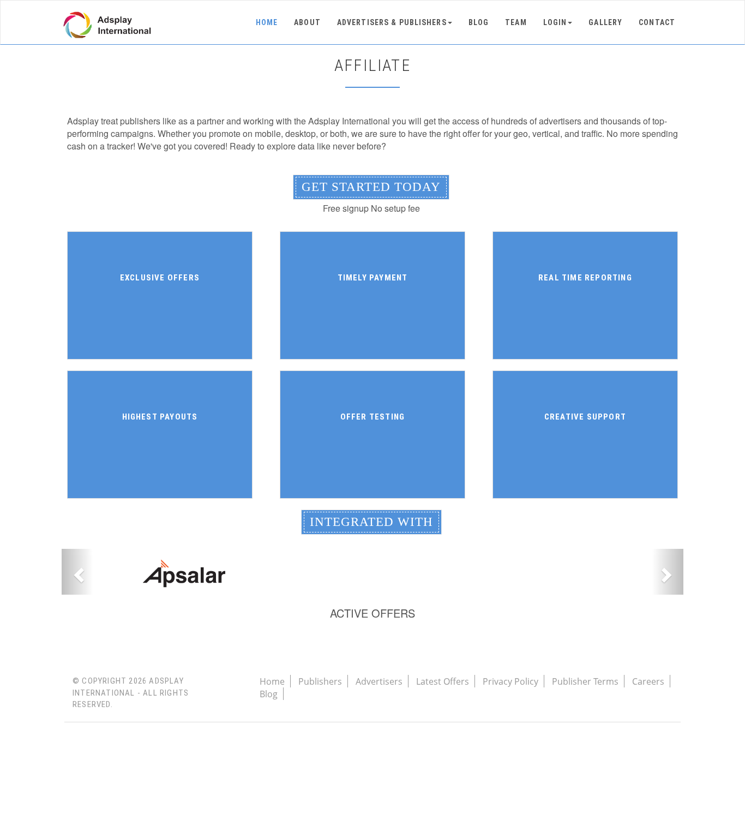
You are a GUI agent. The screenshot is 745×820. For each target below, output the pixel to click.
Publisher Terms (585, 681)
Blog (478, 22)
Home (267, 22)
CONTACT (657, 22)
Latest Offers (442, 681)
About (307, 22)
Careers (648, 681)
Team (515, 22)
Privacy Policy (510, 681)
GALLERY (605, 22)
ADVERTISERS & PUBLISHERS (392, 22)
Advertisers (379, 681)
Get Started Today (371, 187)
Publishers (320, 681)
